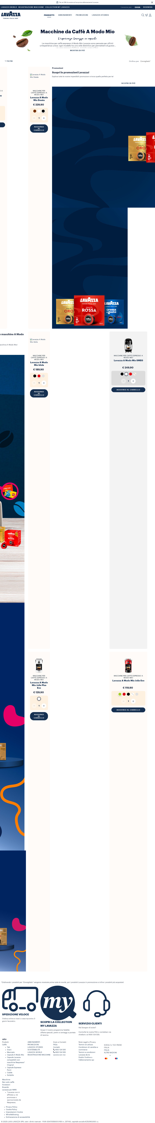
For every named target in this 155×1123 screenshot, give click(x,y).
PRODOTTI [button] (49, 15)
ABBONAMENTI (34, 1042)
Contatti (56, 1047)
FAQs (55, 1045)
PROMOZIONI (33, 1045)
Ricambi (5, 1087)
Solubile (10, 1075)
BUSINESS (147, 7)
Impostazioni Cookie (14, 1112)
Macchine (6, 1080)
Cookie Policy (11, 1109)
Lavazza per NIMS (9, 1090)
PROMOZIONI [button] (82, 15)
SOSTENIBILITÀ (34, 1050)
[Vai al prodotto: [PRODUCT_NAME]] (39, 89)
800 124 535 (60, 1052)
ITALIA (106, 1050)
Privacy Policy (11, 1107)
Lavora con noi (59, 1055)
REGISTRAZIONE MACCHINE (31, 7)
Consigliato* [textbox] (145, 61)
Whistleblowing (12, 1114)
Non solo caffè (8, 1082)
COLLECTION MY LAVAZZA (57, 7)
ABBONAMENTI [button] (65, 15)
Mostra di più (77, 50)
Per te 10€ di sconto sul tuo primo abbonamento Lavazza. (79, 2)
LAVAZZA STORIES (35, 1047)
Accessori (6, 1085)
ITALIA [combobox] (106, 1047)
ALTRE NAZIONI (110, 1053)
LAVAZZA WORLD (9, 7)
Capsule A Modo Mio (15, 1055)
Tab (8, 1047)
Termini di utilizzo (86, 1045)
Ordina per (134, 61)
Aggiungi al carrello (39, 128)
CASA (137, 7)
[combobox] (145, 61)
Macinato (11, 1052)
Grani (9, 1050)
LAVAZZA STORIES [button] (100, 15)
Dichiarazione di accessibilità (18, 1117)
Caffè (4, 1045)
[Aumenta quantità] (43, 118)
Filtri (10, 61)
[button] (152, 2)
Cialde (9, 1073)
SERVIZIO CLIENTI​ (90, 1023)
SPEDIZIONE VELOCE (15, 1014)
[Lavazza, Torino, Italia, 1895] (10, 15)
